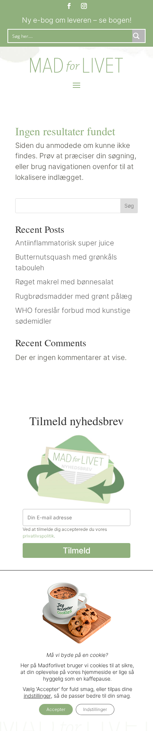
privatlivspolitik (38, 536)
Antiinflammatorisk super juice (64, 242)
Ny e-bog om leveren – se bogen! (76, 20)
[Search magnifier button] (138, 36)
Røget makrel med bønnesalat (64, 281)
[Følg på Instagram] (84, 6)
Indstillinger (95, 709)
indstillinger (37, 695)
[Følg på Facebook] (69, 6)
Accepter (55, 709)
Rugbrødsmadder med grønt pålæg (73, 296)
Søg (129, 205)
